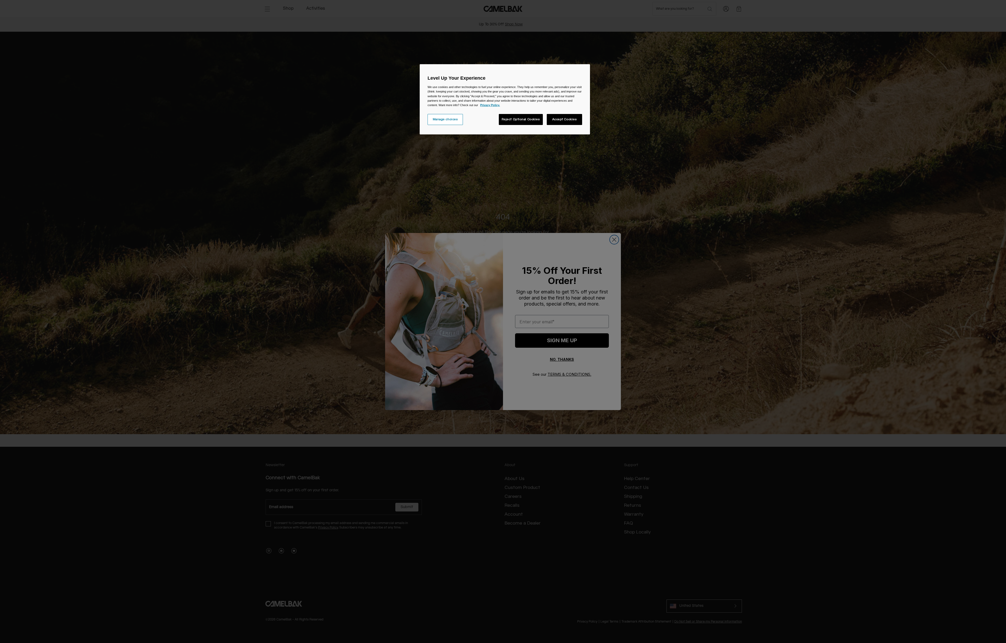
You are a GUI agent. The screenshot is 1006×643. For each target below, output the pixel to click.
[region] (505, 99)
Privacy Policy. (490, 105)
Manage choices (445, 119)
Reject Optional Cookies (521, 119)
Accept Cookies (564, 119)
